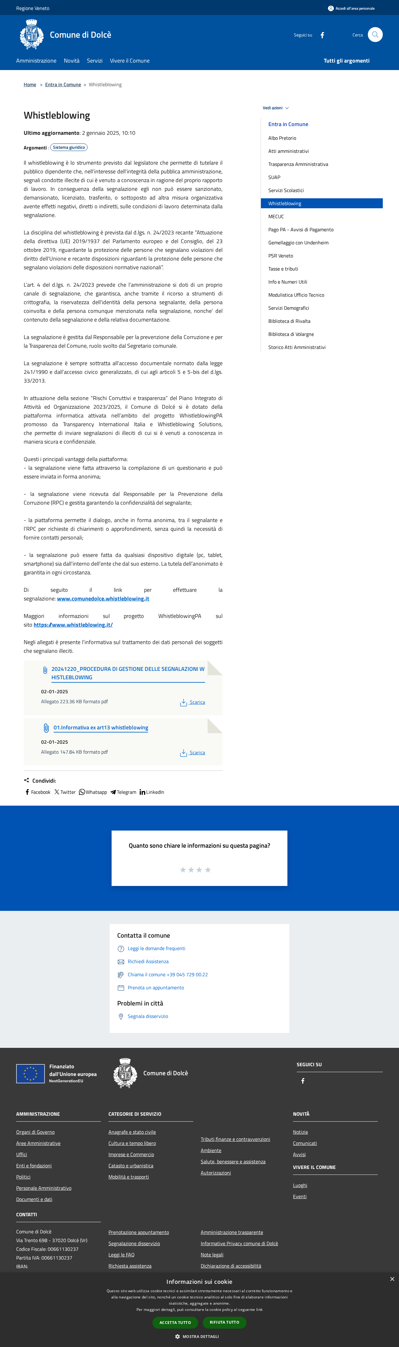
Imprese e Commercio (131, 1154)
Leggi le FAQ (121, 1254)
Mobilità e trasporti (128, 1176)
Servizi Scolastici (286, 190)
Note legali (212, 1254)
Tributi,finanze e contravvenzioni (235, 1139)
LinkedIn (155, 792)
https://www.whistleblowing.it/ (73, 624)
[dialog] (199, 1310)
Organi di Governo (35, 1132)
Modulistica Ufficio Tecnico (296, 295)
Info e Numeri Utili (287, 281)
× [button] (392, 1279)
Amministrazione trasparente (232, 1232)
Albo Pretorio (282, 138)
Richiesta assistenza (129, 1265)
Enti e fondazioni (34, 1165)
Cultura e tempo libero (132, 1143)
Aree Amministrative (38, 1143)
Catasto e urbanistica (130, 1165)
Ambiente (211, 1150)
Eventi (300, 1196)
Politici (23, 1176)
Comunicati (305, 1143)
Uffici (21, 1154)
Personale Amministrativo (43, 1188)
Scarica (197, 702)
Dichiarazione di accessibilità (231, 1265)
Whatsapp (96, 792)
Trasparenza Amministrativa (298, 164)
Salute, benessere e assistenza (233, 1161)
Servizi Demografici (288, 308)
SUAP (274, 177)
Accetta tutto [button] (175, 1322)
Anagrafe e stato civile (132, 1132)
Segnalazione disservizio (134, 1243)
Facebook (40, 792)
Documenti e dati (34, 1199)
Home (30, 84)
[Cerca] (375, 34)
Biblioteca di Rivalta (289, 321)
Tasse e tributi (283, 268)
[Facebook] (320, 34)
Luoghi (300, 1185)
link (259, 1309)
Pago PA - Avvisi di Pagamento (301, 229)
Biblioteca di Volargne (291, 334)
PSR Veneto (280, 255)
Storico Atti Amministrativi (297, 347)
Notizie (300, 1132)
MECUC (276, 216)
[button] (199, 1336)
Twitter (68, 792)
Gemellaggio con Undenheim (298, 242)
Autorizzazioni (216, 1172)
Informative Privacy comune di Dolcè (239, 1243)
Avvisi (299, 1154)
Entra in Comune (63, 84)
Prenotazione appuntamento (138, 1232)
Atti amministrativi (288, 151)
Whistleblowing (284, 203)
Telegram (126, 792)
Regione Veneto (32, 8)
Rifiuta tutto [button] (224, 1322)
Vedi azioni (273, 107)
